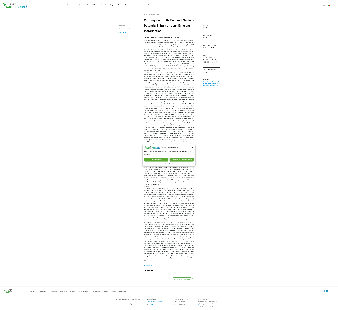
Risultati (103, 5)
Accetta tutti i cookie (156, 159)
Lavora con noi (144, 5)
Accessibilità (123, 291)
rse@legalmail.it (153, 304)
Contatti (32, 291)
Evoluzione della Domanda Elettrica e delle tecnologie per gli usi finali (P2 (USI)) (211, 83)
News (119, 5)
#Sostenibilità (122, 32)
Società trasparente (82, 5)
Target (112, 5)
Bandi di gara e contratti (67, 291)
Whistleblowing (83, 291)
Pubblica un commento (182, 279)
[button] (193, 147)
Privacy (171, 163)
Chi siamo (69, 5)
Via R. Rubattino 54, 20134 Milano (155, 301)
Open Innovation (130, 5)
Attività (94, 5)
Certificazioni (96, 291)
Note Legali (42, 291)
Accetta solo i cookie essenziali (181, 159)
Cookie (166, 163)
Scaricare (200, 304)
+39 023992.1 (152, 303)
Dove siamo (53, 291)
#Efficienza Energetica (124, 29)
